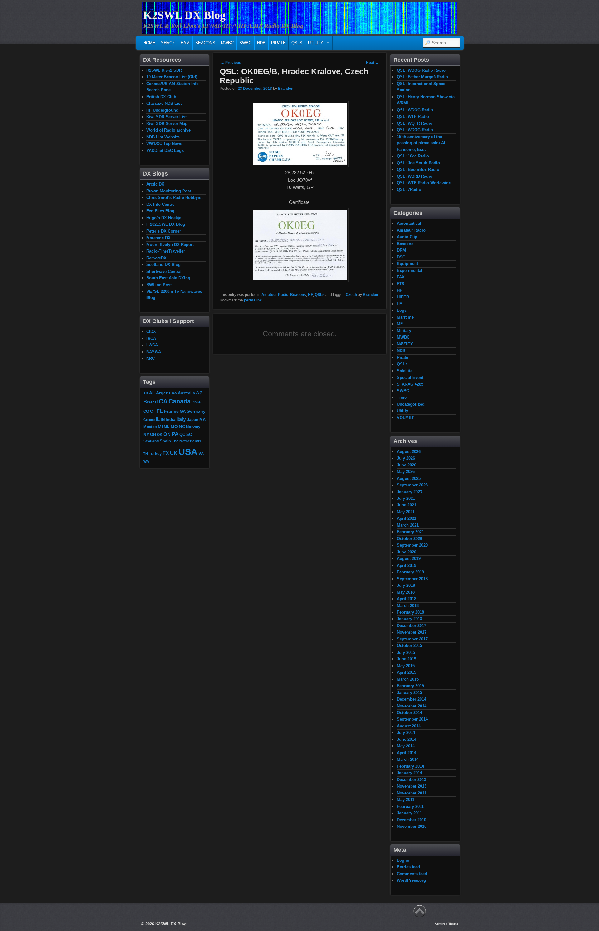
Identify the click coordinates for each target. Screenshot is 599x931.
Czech (351, 294)
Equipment (407, 263)
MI (160, 426)
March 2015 (408, 679)
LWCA (152, 345)
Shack (168, 43)
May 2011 (405, 799)
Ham (185, 43)
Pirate (278, 43)
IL (158, 419)
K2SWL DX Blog (184, 15)
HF (310, 294)
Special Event (410, 377)
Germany (196, 411)
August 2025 (409, 478)
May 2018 (406, 592)
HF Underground (162, 110)
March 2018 (408, 605)
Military (404, 330)
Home (149, 43)
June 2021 (406, 505)
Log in (403, 860)
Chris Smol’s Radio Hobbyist (174, 197)
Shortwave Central (164, 271)
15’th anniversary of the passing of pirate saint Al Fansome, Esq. (421, 143)
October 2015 (409, 645)
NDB (261, 43)
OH (153, 434)
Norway (193, 427)
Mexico (150, 426)
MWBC (227, 43)
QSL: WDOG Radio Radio (421, 70)
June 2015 (406, 659)
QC (182, 434)
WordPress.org (411, 880)
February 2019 (410, 572)
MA (202, 419)
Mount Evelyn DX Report (170, 244)
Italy (181, 419)
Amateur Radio (274, 294)
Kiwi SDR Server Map (166, 123)
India (170, 419)
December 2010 (411, 820)
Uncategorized (411, 404)
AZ (199, 392)
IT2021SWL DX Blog (165, 224)
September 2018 (412, 578)
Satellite (404, 371)
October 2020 (409, 538)
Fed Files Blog (160, 211)
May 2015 (406, 665)
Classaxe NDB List (164, 103)
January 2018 (409, 618)
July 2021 (406, 498)
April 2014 (406, 752)
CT (152, 411)
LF (399, 303)
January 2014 (409, 772)
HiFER (403, 297)
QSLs (296, 43)
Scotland (151, 441)
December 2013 (411, 779)
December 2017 (411, 625)
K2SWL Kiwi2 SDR (164, 70)
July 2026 (406, 458)
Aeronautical (409, 223)
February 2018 (410, 612)
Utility (314, 44)
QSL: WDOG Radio (415, 110)
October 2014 (409, 712)
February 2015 (410, 685)
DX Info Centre (160, 204)
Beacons (205, 43)
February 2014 (410, 766)
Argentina (166, 392)
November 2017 (411, 632)
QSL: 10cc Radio (413, 156)
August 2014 (409, 726)
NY (146, 434)
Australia (186, 393)
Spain (165, 441)
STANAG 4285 (410, 384)
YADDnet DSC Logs (165, 150)
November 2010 (411, 826)
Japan (192, 419)
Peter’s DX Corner (163, 231)
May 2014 (406, 746)
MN (167, 427)
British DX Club (161, 96)
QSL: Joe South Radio (418, 163)
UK (174, 453)
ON (167, 434)
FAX (401, 277)
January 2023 (409, 492)
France (171, 411)
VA (201, 453)
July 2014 (406, 732)
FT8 (400, 284)
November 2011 (411, 793)
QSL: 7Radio (409, 189)
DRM (401, 250)
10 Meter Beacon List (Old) (171, 77)
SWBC (245, 43)
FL (159, 411)
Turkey (155, 453)
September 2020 (412, 545)
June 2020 (406, 552)
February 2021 (410, 531)
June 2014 (406, 739)
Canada (179, 401)
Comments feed (412, 873)
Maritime (405, 317)
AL (152, 392)
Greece (149, 420)
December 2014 (411, 699)
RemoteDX (156, 258)
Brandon (285, 88)
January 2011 (409, 813)
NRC (150, 358)
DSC (401, 257)
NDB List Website (163, 137)
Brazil (150, 401)
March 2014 (408, 759)
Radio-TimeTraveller (165, 251)
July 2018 (406, 585)
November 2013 (411, 786)
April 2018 (406, 598)
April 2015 (406, 672)
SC (189, 434)
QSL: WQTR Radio (414, 123)
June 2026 (406, 465)
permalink (253, 300)
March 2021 (408, 525)
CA (163, 401)
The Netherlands (186, 441)
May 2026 (406, 471)
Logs (402, 310)
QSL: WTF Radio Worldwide (424, 183)
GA (183, 411)
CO (146, 411)
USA (187, 451)
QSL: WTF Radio (413, 116)
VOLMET (405, 417)
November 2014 (411, 706)
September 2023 (412, 485)
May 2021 (406, 511)
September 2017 (412, 639)
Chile (196, 402)
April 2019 (406, 565)
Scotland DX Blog (163, 264)
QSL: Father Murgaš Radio (422, 77)
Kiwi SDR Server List (166, 116)
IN (163, 419)
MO (174, 426)
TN (145, 454)
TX (166, 453)
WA (146, 462)
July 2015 (406, 652)
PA (175, 434)
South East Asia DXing (168, 278)
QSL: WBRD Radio (414, 176)
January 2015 (409, 692)
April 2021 (406, 518)
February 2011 (410, 806)
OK (160, 434)
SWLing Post (159, 284)
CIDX (151, 331)
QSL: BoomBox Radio (418, 169)
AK (145, 393)
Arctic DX (155, 184)
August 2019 (409, 558)
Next (372, 62)
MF (400, 323)
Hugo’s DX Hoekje (163, 217)
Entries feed (408, 867)
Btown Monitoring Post (168, 191)
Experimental (409, 270)
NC (182, 426)
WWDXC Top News (164, 143)
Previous (231, 62)
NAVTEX (405, 344)
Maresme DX (158, 237)
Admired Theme (447, 923)
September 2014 (412, 719)
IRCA (151, 338)
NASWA (153, 352)
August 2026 (409, 451)
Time (402, 397)
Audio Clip (407, 236)
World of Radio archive (168, 130)
